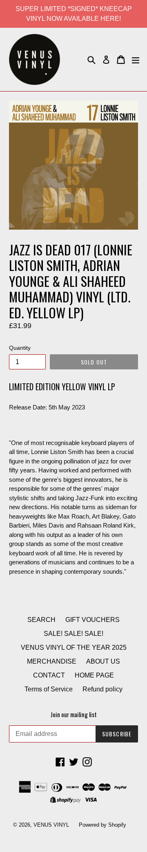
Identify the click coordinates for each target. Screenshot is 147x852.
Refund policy (102, 689)
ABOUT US (103, 661)
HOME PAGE (94, 675)
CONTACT (49, 675)
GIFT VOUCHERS (92, 619)
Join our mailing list (73, 714)
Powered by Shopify (102, 825)
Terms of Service (48, 689)
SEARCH (41, 619)
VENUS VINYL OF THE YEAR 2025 (74, 647)
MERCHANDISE (51, 661)
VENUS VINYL (51, 825)
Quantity (20, 347)
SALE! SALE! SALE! (73, 633)
